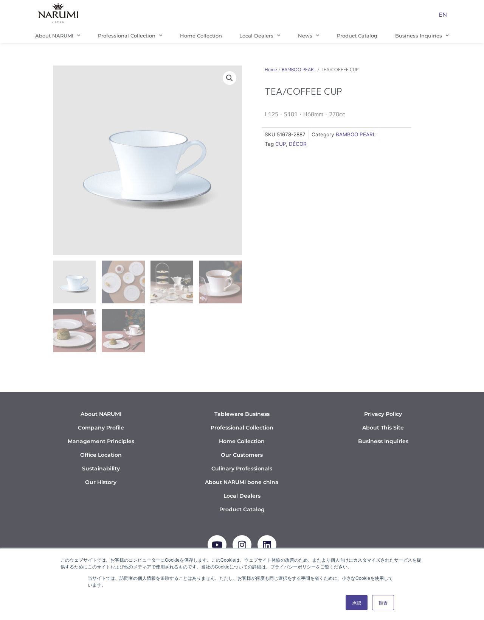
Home (271, 69)
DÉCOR (298, 144)
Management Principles (101, 441)
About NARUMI (54, 36)
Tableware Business (242, 414)
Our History (100, 482)
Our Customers (242, 454)
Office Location (101, 454)
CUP (280, 144)
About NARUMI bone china (242, 482)
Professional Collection (126, 36)
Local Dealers (256, 36)
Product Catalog (357, 36)
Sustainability (101, 468)
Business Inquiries (418, 36)
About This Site (383, 427)
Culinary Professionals (241, 468)
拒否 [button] (383, 602)
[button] (229, 78)
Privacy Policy (383, 414)
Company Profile (101, 427)
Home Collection (201, 36)
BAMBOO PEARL (299, 69)
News (305, 36)
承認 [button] (356, 602)
